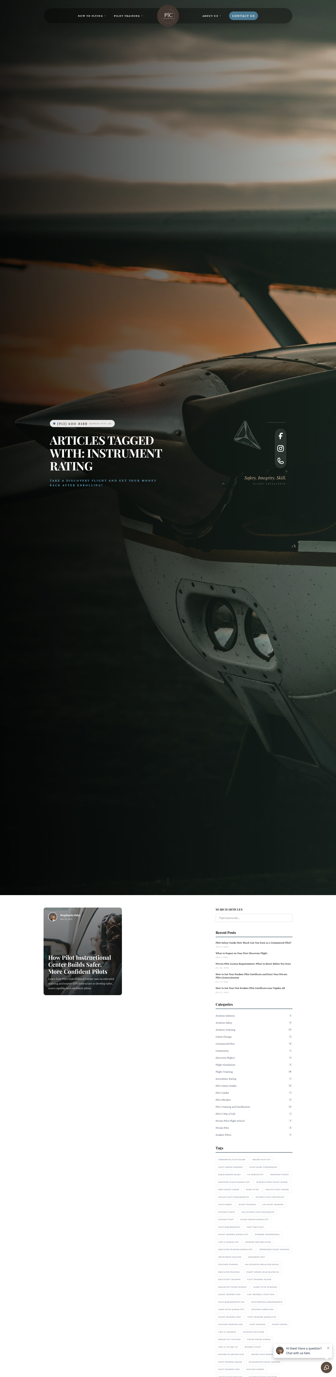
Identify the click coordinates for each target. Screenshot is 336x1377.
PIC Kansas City (255, 1174)
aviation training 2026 (230, 1324)
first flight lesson (228, 1189)
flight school (279, 1324)
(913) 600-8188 (84, 423)
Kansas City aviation (229, 1339)
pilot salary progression (263, 1167)
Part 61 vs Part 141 (228, 1347)
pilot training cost (229, 1369)
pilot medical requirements (266, 1302)
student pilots (226, 1212)
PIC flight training (272, 1204)
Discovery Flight (87, 480)
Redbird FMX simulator (258, 1242)
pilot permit (225, 1204)
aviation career (255, 1369)
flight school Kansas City (254, 1219)
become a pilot (253, 1347)
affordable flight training (274, 1249)
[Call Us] (280, 461)
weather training (228, 1264)
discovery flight (279, 1174)
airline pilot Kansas (262, 1354)
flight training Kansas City (233, 1234)
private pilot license (277, 1189)
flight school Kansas (258, 1339)
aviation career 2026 (262, 1309)
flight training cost (229, 1317)
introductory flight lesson (272, 1182)
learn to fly (252, 1189)
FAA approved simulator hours (262, 1264)
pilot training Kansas (230, 1362)
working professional (267, 1234)
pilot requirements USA (231, 1302)
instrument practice (229, 1257)
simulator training (229, 1272)
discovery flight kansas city (234, 1182)
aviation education (253, 1332)
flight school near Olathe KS (262, 1272)
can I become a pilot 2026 (261, 1294)
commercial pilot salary (232, 1159)
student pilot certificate (270, 1197)
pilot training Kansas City (262, 1317)
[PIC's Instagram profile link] (280, 448)
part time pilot (255, 1227)
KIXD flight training (229, 1279)
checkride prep (256, 1257)
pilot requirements (229, 1227)
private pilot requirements (233, 1197)
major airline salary (229, 1174)
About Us (210, 15)
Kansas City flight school (232, 1287)
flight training (247, 1204)
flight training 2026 (229, 1294)
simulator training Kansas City (235, 1249)
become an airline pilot (231, 1354)
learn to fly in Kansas (265, 1287)
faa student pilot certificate (258, 1212)
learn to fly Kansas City (231, 1309)
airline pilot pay (261, 1159)
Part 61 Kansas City (228, 1242)
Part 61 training (227, 1332)
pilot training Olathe (259, 1279)
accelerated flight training (264, 1362)
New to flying (90, 15)
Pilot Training (127, 15)
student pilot (226, 1219)
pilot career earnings (230, 1167)
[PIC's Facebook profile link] (280, 436)
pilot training (257, 1324)
